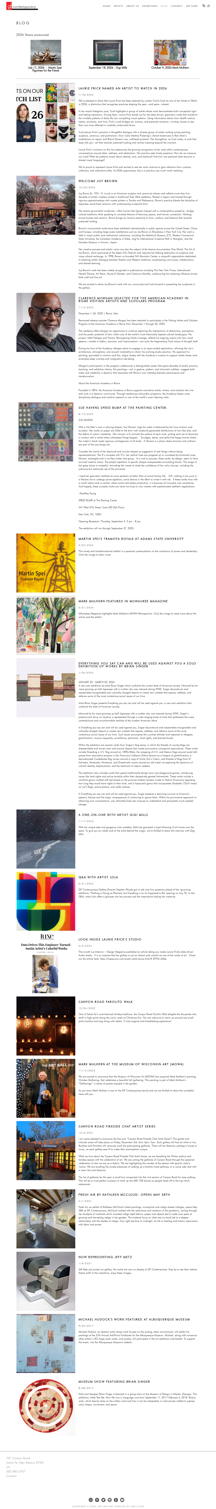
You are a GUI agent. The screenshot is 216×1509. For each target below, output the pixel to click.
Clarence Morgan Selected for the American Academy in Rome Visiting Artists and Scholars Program (134, 299)
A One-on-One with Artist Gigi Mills (113, 814)
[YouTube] (122, 1500)
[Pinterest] (97, 1500)
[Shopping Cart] (208, 6)
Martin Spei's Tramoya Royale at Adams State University (131, 538)
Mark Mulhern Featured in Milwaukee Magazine (123, 601)
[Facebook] (116, 1500)
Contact (11, 1476)
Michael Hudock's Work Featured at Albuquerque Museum (134, 1319)
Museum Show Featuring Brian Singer (114, 1381)
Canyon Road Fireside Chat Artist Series (117, 1126)
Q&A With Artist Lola (98, 877)
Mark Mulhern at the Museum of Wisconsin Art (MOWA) (131, 1064)
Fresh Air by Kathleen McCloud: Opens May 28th (124, 1194)
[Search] (204, 5)
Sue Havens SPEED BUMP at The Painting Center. (123, 407)
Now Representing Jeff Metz (105, 1257)
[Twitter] (103, 1500)
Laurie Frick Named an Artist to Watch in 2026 (123, 88)
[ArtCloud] (91, 1500)
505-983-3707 (16, 1471)
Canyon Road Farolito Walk (106, 1001)
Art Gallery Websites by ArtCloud (121, 1506)
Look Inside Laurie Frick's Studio (110, 939)
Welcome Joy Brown (98, 181)
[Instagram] (110, 1500)
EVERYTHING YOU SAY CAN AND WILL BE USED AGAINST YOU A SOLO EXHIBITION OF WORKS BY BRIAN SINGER (138, 665)
